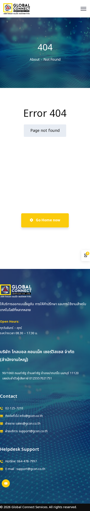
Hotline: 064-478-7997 (21, 461)
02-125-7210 (14, 408)
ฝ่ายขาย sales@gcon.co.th (22, 423)
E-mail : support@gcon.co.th (25, 469)
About (35, 59)
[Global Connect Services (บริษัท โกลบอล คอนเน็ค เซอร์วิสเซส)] (16, 8)
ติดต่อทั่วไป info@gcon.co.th (24, 416)
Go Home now (47, 220)
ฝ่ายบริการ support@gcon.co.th (26, 431)
